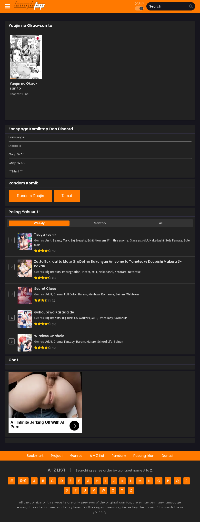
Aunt (48, 240)
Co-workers (82, 318)
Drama (58, 294)
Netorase (134, 272)
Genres (76, 455)
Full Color (70, 294)
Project (57, 455)
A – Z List (97, 455)
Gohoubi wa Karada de (54, 312)
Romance (107, 294)
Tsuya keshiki (46, 235)
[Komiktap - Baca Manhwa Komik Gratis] (29, 9)
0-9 (23, 480)
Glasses (135, 240)
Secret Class (45, 289)
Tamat (66, 196)
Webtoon (132, 294)
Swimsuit (120, 318)
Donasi (167, 455)
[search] (191, 6)
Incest (86, 272)
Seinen (120, 294)
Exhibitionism (97, 240)
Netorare (121, 272)
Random (119, 455)
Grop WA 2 (17, 163)
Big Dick (67, 318)
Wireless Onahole (49, 336)
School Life (104, 341)
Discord (15, 145)
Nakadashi (157, 240)
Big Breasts (78, 240)
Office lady (106, 318)
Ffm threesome (117, 240)
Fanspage (17, 137)
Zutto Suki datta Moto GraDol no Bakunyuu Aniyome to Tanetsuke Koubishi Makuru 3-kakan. (108, 264)
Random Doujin (30, 196)
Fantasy (69, 341)
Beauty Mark (61, 240)
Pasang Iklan (143, 455)
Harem (82, 294)
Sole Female (173, 240)
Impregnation (71, 272)
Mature (91, 341)
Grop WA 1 (16, 154)
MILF (145, 240)
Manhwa (94, 294)
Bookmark (35, 455)
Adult (48, 294)
